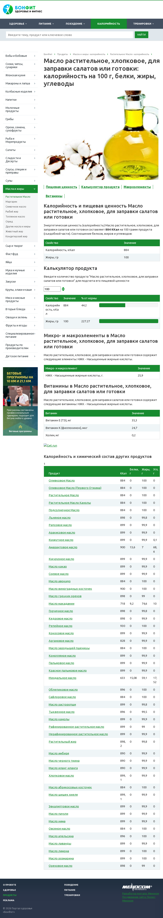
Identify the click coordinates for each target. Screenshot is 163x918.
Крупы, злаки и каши (19, 289)
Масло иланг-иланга (63, 768)
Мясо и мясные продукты (15, 299)
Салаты (11, 150)
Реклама (8, 900)
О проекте (9, 885)
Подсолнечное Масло (64, 510)
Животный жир (14, 231)
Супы (9, 180)
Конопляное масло (62, 655)
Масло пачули (58, 813)
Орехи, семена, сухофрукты (15, 129)
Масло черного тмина (64, 760)
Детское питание (17, 356)
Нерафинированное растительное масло (78, 734)
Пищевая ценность (61, 187)
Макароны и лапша (18, 83)
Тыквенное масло (62, 711)
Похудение (74, 23)
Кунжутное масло (61, 540)
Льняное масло (60, 517)
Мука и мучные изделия (15, 272)
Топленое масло (15, 216)
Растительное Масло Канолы (70, 502)
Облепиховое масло (63, 689)
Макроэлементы (137, 187)
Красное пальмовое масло (68, 670)
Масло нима (57, 821)
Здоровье (17, 23)
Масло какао (58, 566)
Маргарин (11, 201)
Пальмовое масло (61, 663)
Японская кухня (15, 75)
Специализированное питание (20, 335)
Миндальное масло (62, 678)
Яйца (9, 262)
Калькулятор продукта (100, 187)
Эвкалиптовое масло (64, 806)
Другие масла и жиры (18, 226)
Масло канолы (59, 719)
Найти (141, 34)
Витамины (54, 196)
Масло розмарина (61, 858)
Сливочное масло (16, 206)
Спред (9, 221)
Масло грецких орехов (65, 596)
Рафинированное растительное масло (76, 726)
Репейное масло (60, 625)
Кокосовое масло (61, 633)
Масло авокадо (60, 581)
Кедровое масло (61, 618)
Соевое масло (59, 573)
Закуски (11, 281)
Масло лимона (59, 851)
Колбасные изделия (19, 91)
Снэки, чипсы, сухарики (14, 65)
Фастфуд (12, 254)
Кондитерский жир (16, 236)
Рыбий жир (12, 211)
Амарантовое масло (63, 547)
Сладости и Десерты (13, 159)
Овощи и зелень (16, 317)
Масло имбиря (59, 753)
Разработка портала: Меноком (140, 893)
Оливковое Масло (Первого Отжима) (75, 487)
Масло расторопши (62, 704)
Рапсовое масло (60, 525)
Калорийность (108, 23)
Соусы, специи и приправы (16, 171)
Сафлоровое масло (62, 697)
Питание (45, 23)
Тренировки (142, 23)
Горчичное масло (61, 611)
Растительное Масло (18, 196)
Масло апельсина (61, 836)
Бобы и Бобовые (16, 55)
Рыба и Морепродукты (16, 140)
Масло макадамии (61, 603)
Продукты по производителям (17, 346)
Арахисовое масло (62, 532)
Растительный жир (62, 741)
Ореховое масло (60, 865)
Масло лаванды (60, 843)
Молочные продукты (12, 109)
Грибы (10, 119)
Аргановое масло (61, 640)
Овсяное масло (59, 828)
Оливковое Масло (62, 480)
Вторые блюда (15, 309)
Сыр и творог (14, 245)
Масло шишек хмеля (63, 794)
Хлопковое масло (61, 775)
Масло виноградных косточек (70, 588)
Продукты (9, 895)
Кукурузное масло (61, 559)
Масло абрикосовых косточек (70, 787)
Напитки (11, 99)
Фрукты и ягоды (16, 325)
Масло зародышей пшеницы (69, 648)
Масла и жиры (15, 188)
